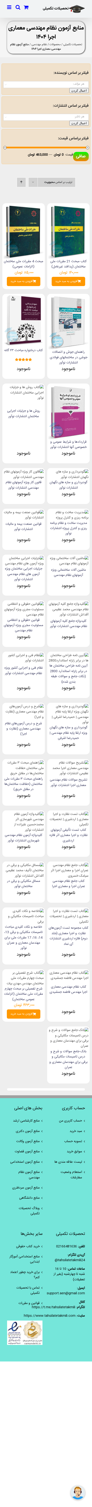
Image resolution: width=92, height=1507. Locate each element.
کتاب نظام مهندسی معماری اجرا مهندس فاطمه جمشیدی (68, 989)
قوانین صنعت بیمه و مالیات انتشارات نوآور (23, 526)
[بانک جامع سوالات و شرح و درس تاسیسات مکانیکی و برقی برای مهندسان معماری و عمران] (68, 1030)
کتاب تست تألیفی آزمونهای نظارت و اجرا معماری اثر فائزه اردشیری (69, 835)
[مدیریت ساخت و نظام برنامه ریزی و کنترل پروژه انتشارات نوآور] (68, 512)
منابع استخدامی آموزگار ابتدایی (24, 1259)
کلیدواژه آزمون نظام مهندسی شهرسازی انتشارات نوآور (23, 837)
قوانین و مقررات (29, 1303)
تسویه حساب (73, 1141)
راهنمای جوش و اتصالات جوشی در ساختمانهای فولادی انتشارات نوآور (68, 357)
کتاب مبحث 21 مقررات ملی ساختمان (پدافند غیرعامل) (68, 264)
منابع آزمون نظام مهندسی (29, 1175)
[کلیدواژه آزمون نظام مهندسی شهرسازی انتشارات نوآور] (24, 814)
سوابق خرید (74, 1151)
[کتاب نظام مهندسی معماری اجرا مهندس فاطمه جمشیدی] (68, 973)
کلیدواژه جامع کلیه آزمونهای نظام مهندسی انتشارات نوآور (68, 623)
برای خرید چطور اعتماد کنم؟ (25, 1275)
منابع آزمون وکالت (28, 1141)
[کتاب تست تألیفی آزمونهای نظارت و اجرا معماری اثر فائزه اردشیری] (68, 814)
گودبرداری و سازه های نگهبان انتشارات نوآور (68, 485)
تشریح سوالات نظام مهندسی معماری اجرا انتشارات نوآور (68, 782)
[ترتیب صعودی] (21, 182)
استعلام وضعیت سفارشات (71, 1175)
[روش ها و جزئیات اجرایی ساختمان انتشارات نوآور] (24, 387)
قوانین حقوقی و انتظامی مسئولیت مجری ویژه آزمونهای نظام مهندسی (23, 625)
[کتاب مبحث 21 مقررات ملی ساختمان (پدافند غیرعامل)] (68, 207)
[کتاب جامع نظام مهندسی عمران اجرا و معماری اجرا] (68, 865)
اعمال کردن (79, 90)
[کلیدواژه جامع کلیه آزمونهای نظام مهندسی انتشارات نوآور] (68, 604)
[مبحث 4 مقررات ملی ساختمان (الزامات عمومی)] (24, 207)
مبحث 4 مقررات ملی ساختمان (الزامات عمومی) (23, 264)
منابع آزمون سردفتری (26, 1187)
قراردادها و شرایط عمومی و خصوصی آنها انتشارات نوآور (68, 444)
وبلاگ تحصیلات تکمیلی (29, 1211)
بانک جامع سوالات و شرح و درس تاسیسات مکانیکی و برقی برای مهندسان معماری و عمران (68, 1059)
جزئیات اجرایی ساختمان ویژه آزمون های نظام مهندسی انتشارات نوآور (23, 574)
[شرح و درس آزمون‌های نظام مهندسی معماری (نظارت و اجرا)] (24, 706)
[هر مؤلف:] (46, 84)
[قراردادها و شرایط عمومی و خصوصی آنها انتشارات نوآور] (68, 387)
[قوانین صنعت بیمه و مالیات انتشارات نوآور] (24, 512)
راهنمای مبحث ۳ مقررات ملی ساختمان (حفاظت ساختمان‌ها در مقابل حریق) (23, 784)
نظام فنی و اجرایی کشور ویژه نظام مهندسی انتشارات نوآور (23, 670)
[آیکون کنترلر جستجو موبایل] (18, 7)
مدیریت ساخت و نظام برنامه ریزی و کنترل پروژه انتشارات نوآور (68, 528)
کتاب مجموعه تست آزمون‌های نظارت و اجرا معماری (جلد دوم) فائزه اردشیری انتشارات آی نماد (68, 936)
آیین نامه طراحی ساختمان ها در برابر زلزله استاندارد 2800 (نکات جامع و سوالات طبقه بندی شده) (69, 674)
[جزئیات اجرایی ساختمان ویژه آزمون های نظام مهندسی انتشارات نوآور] (24, 558)
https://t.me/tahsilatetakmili (53, 1307)
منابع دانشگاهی (29, 1198)
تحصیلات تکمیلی (72, 44)
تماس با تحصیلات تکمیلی (28, 1290)
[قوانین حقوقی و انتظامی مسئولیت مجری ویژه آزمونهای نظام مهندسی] (24, 604)
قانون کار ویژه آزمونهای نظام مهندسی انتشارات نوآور (24, 485)
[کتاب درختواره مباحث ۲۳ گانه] (24, 298)
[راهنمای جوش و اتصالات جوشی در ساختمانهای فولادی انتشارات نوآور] (68, 298)
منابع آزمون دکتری (28, 1131)
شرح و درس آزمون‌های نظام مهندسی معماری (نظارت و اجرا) (23, 729)
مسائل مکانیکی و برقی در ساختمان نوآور (23, 883)
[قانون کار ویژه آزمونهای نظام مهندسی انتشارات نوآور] (24, 472)
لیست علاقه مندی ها (68, 1162)
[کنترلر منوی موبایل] (9, 7)
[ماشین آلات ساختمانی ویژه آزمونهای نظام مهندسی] (68, 558)
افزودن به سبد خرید (66, 281)
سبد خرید (76, 1131)
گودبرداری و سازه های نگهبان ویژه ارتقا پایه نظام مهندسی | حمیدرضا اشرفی (68, 733)
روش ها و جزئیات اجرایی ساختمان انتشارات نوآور (23, 413)
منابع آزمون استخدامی (25, 1162)
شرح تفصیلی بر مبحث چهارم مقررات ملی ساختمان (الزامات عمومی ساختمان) (23, 994)
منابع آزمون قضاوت (27, 1151)
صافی (81, 156)
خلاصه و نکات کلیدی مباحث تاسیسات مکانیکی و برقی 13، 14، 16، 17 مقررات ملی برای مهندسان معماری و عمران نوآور (23, 937)
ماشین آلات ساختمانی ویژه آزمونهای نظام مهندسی (68, 572)
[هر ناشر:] (46, 116)
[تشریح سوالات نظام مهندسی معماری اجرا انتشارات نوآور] (68, 763)
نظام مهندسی (39, 44)
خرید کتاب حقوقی (28, 1246)
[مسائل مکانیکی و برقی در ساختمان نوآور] (24, 865)
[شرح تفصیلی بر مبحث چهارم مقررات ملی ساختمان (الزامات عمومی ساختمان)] (24, 973)
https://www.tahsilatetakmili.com (49, 1316)
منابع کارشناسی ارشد (26, 1120)
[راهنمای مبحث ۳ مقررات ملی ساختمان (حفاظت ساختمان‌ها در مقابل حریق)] (24, 763)
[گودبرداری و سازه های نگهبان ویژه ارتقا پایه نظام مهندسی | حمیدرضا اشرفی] (68, 706)
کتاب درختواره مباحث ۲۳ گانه (23, 350)
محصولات (55, 44)
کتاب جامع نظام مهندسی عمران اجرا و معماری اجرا (68, 883)
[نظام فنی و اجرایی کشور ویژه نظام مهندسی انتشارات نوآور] (24, 655)
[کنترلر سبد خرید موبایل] (26, 7)
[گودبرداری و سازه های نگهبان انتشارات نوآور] (68, 472)
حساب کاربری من (70, 1120)
